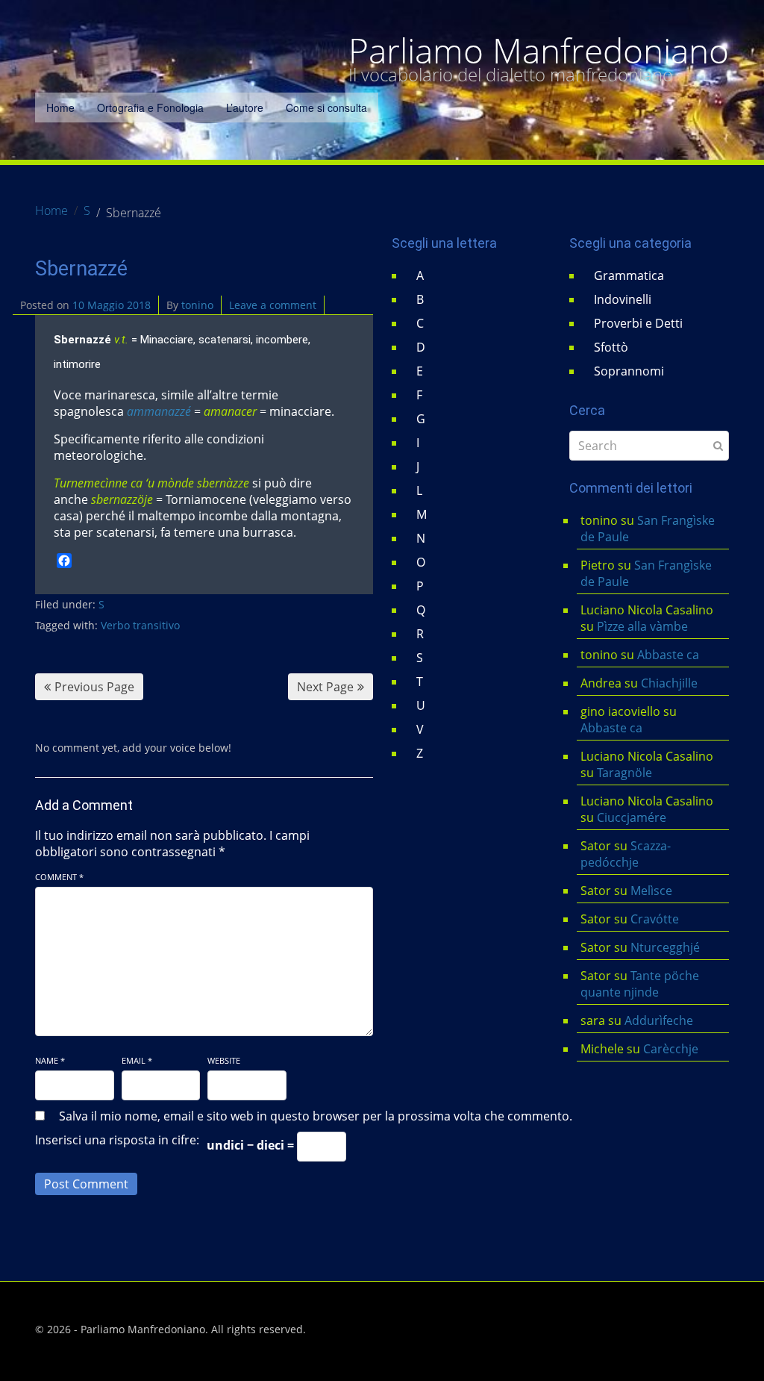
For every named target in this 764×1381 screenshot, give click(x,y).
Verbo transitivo (140, 625)
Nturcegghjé (665, 947)
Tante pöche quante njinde (639, 983)
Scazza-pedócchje (625, 854)
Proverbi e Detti (638, 323)
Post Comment (86, 1184)
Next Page (325, 687)
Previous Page (94, 687)
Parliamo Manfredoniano (538, 50)
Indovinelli (622, 299)
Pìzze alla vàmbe (642, 626)
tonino (197, 305)
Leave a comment (272, 305)
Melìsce (651, 890)
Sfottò (611, 347)
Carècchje (672, 1049)
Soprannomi (629, 371)
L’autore (244, 107)
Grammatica (629, 275)
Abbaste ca (668, 654)
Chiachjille (669, 683)
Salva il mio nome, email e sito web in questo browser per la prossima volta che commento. (315, 1116)
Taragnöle (624, 772)
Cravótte (654, 919)
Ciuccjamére (631, 817)
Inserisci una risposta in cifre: (117, 1140)
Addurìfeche (658, 1020)
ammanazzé (159, 411)
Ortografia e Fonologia (150, 107)
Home (60, 107)
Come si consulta (326, 107)
